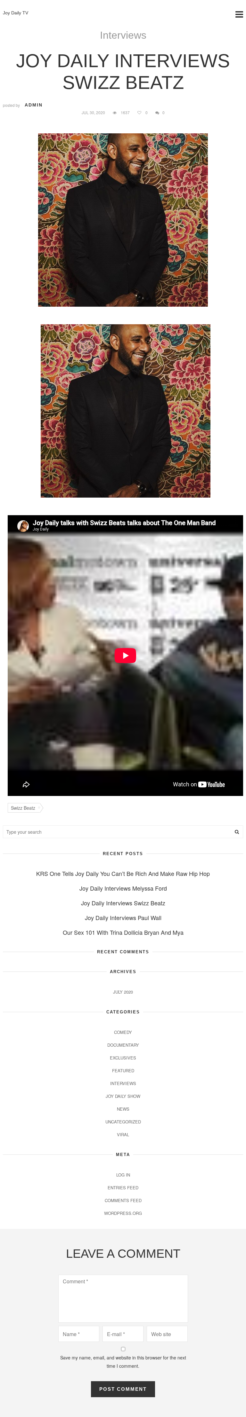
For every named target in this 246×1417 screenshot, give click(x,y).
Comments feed (123, 1200)
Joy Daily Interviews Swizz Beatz (123, 903)
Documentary (123, 1045)
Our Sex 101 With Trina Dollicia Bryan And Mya (123, 932)
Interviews (123, 35)
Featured (123, 1070)
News (123, 1109)
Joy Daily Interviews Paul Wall (123, 917)
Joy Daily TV (15, 12)
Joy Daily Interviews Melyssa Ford (123, 888)
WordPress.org (123, 1213)
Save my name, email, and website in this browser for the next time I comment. (123, 1361)
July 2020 (123, 992)
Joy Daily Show (123, 1096)
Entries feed (123, 1188)
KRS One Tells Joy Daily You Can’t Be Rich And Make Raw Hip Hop (123, 873)
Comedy (123, 1032)
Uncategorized (123, 1122)
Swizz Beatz (23, 808)
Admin (34, 104)
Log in (123, 1175)
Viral (123, 1134)
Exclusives (123, 1058)
